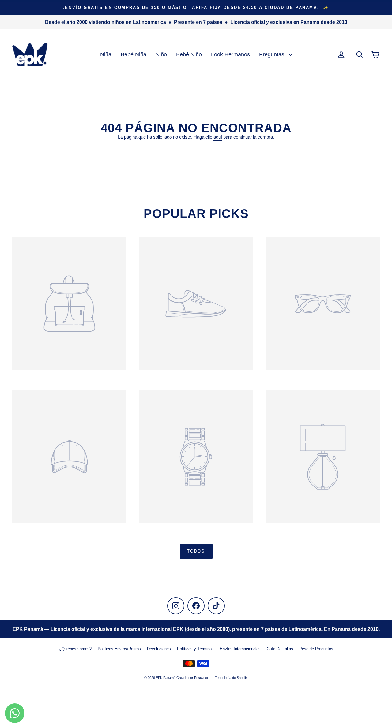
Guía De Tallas (280, 648)
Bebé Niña (133, 54)
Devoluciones (159, 648)
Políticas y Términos (195, 648)
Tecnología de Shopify (231, 677)
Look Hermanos (230, 54)
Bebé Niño (189, 54)
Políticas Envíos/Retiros (119, 648)
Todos (196, 551)
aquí (217, 137)
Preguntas (272, 54)
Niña (105, 54)
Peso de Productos (316, 648)
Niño (161, 54)
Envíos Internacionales (240, 648)
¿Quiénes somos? (75, 648)
